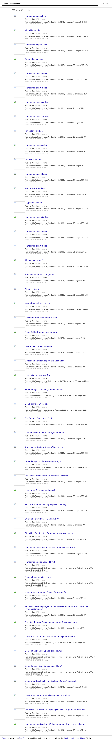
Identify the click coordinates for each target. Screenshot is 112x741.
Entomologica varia (34, 59)
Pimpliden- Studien (34, 131)
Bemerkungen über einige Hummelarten (44, 389)
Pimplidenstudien (33, 30)
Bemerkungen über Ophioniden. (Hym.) (43, 651)
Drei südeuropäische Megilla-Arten (41, 318)
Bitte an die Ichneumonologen (39, 346)
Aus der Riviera (32, 289)
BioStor (5, 738)
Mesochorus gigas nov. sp (37, 303)
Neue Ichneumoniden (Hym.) (38, 577)
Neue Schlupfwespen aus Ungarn (41, 332)
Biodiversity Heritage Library (75, 738)
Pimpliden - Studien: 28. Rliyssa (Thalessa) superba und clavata (55, 710)
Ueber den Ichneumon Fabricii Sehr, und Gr (45, 592)
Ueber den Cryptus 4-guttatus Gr (40, 490)
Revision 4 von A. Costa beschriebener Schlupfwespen (51, 622)
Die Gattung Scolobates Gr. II (38, 418)
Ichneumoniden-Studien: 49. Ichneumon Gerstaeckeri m (51, 547)
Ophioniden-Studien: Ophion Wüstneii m (44, 447)
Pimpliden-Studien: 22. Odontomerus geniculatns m (49, 533)
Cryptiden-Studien (33, 203)
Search (105, 4)
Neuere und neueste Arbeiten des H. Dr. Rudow (47, 695)
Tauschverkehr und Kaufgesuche (40, 274)
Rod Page (23, 738)
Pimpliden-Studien (33, 159)
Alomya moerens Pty (35, 260)
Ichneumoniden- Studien (36, 174)
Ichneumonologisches (35, 16)
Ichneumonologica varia (36, 45)
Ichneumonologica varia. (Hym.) (40, 562)
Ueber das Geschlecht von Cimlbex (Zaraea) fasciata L (51, 681)
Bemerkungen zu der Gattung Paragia (43, 461)
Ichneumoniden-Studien (36, 73)
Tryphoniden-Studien (35, 188)
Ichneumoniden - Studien (37, 102)
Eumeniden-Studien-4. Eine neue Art (42, 519)
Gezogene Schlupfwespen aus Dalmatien (44, 361)
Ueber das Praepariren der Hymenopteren (45, 432)
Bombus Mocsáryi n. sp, (36, 404)
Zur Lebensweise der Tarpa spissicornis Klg (45, 504)
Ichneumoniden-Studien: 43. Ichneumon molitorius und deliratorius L (57, 724)
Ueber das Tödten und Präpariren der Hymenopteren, (50, 636)
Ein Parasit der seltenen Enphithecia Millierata (46, 476)
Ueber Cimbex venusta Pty (37, 375)
